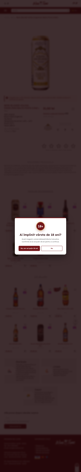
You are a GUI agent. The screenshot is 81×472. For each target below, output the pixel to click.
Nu (52, 248)
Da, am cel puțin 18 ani (29, 248)
